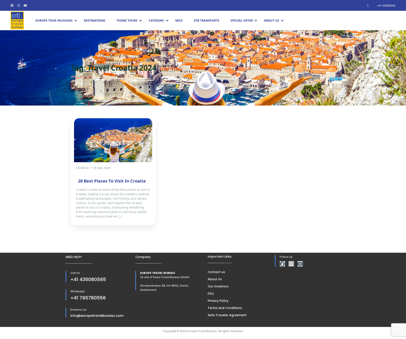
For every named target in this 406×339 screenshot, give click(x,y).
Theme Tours (127, 20)
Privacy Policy (218, 301)
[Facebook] (282, 263)
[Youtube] (300, 263)
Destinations (94, 20)
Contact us (216, 272)
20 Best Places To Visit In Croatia (112, 181)
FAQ (211, 293)
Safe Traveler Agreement (227, 315)
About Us (271, 20)
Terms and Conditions (225, 308)
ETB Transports (206, 20)
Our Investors (218, 286)
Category (156, 20)
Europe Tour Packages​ (54, 20)
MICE (179, 20)
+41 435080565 (386, 5)
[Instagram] (291, 263)
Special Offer (241, 20)
